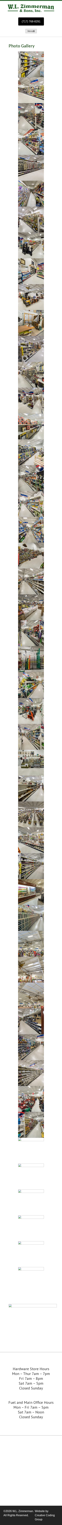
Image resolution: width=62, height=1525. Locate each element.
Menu (30, 31)
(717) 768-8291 (31, 21)
